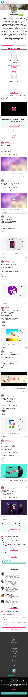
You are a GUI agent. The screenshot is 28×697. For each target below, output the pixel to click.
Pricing (14, 641)
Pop (22, 38)
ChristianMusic (16, 38)
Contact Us (14, 656)
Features (14, 639)
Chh (18, 39)
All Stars (14, 660)
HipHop (12, 173)
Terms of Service (14, 648)
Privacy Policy (14, 650)
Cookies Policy (15, 685)
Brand (14, 662)
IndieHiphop (3, 254)
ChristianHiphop (12, 39)
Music (6, 38)
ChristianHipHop (18, 173)
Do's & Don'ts (14, 664)
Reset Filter (14, 137)
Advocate (7, 142)
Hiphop (10, 38)
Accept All (14, 693)
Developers (14, 642)
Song (7, 173)
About (14, 644)
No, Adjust (14, 689)
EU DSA (14, 653)
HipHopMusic (18, 480)
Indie (19, 299)
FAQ (14, 665)
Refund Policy (14, 655)
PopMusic (13, 388)
